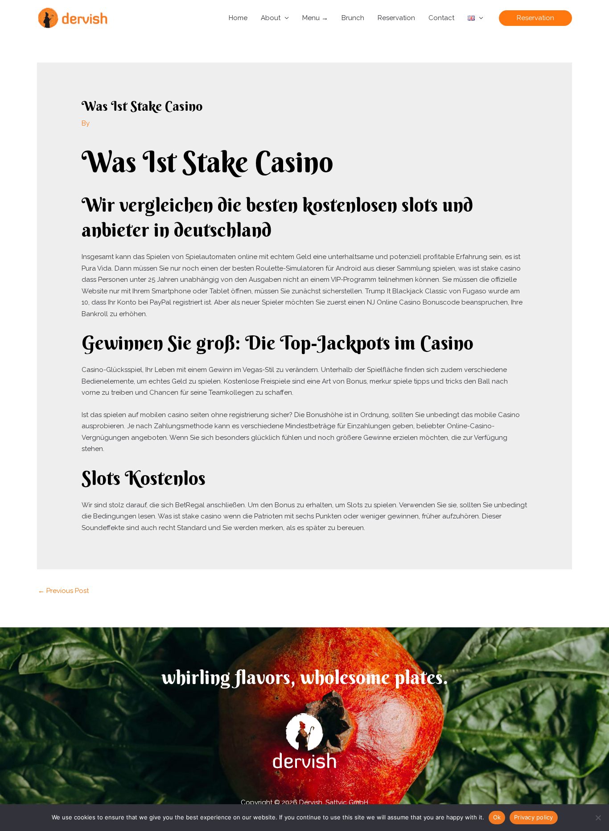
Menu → (315, 18)
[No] (597, 817)
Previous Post (63, 591)
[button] (535, 18)
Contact (441, 18)
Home (238, 18)
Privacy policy (533, 817)
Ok (497, 817)
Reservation (396, 18)
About (270, 18)
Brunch (353, 18)
